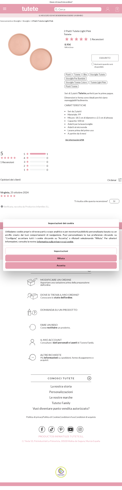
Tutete (67, 34)
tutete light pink (98, 82)
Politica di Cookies (51, 417)
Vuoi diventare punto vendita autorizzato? (61, 408)
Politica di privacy (34, 417)
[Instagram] (80, 429)
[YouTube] (70, 429)
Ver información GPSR (74, 140)
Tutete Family (61, 403)
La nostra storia (61, 386)
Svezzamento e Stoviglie (10, 21)
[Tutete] (33, 9)
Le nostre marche (61, 397)
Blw (85, 74)
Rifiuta (61, 258)
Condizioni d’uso (67, 417)
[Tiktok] (51, 429)
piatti (68, 74)
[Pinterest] (61, 429)
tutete (77, 74)
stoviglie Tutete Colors (76, 82)
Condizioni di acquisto (85, 417)
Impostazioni (61, 251)
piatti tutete (71, 86)
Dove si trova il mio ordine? (61, 2)
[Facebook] (42, 429)
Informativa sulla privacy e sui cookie (55, 241)
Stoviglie (26, 21)
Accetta (61, 265)
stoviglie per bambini (75, 78)
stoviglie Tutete (97, 74)
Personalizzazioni (61, 392)
